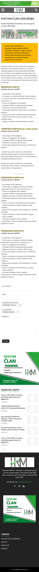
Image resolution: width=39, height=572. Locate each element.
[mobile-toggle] (3, 10)
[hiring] (19, 368)
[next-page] (5, 449)
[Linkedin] (24, 486)
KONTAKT (4, 548)
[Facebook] (15, 486)
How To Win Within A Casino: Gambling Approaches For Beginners (12, 397)
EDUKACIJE (5, 545)
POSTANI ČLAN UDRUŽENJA (10, 539)
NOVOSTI (4, 542)
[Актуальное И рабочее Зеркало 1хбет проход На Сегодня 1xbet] (32, 419)
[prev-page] (2, 449)
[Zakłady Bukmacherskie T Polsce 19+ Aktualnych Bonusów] (32, 409)
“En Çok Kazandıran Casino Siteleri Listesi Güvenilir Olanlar (13, 429)
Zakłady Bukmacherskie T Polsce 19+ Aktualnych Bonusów (13, 407)
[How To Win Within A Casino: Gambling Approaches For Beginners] (32, 398)
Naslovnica (3, 15)
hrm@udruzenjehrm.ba (25, 482)
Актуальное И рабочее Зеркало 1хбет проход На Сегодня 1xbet (11, 418)
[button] (35, 10)
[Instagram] (20, 486)
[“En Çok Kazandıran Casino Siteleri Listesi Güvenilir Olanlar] (32, 431)
